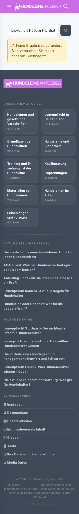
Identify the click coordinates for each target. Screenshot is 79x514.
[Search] (66, 6)
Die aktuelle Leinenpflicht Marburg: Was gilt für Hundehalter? (38, 382)
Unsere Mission (19, 421)
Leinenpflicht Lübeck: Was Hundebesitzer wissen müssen (36, 369)
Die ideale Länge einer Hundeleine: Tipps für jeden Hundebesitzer (38, 254)
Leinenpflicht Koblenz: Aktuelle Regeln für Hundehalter (36, 293)
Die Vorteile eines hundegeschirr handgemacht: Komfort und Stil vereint (34, 356)
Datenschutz (17, 413)
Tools (11, 446)
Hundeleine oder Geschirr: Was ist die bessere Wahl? (33, 306)
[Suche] (65, 30)
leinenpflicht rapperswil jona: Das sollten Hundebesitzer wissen (36, 343)
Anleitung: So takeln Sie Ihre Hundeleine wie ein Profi (38, 280)
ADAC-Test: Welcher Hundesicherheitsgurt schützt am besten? (38, 267)
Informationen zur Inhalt (26, 429)
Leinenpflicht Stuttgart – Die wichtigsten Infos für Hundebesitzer (35, 330)
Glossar (13, 437)
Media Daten (17, 462)
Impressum (16, 404)
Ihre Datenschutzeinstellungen (31, 454)
